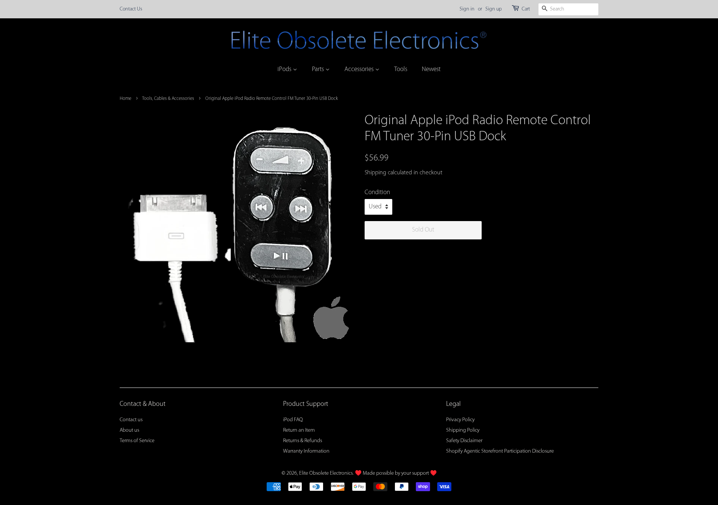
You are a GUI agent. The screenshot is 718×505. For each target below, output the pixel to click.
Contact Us (131, 9)
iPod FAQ (293, 420)
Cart (526, 9)
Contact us (131, 420)
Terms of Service (137, 441)
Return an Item (299, 430)
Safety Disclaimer (464, 441)
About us (129, 430)
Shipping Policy (462, 430)
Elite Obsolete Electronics (326, 473)
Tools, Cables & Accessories (168, 98)
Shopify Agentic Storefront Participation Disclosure (500, 451)
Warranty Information (306, 451)
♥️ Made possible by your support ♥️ (396, 473)
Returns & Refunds (302, 441)
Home (125, 98)
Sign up (493, 9)
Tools (400, 69)
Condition (377, 192)
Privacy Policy (460, 420)
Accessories (359, 69)
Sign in (467, 9)
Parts (318, 69)
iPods (285, 69)
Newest (431, 69)
